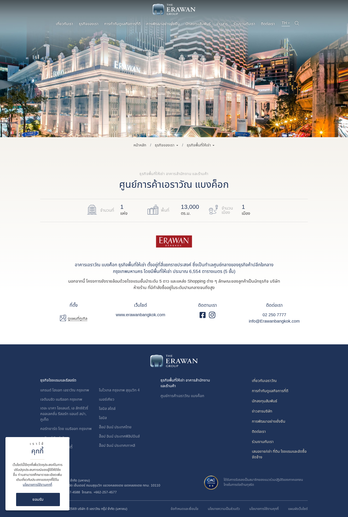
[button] (166, 145)
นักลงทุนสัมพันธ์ (198, 24)
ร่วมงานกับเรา (244, 24)
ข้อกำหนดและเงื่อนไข (184, 508)
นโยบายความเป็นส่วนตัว (224, 508)
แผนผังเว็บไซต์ (298, 508)
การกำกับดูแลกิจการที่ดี (122, 24)
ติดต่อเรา (268, 24)
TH (285, 23)
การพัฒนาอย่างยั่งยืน (163, 24)
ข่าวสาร (222, 24)
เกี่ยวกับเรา (64, 24)
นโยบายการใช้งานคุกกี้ (37, 484)
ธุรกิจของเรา (88, 24)
